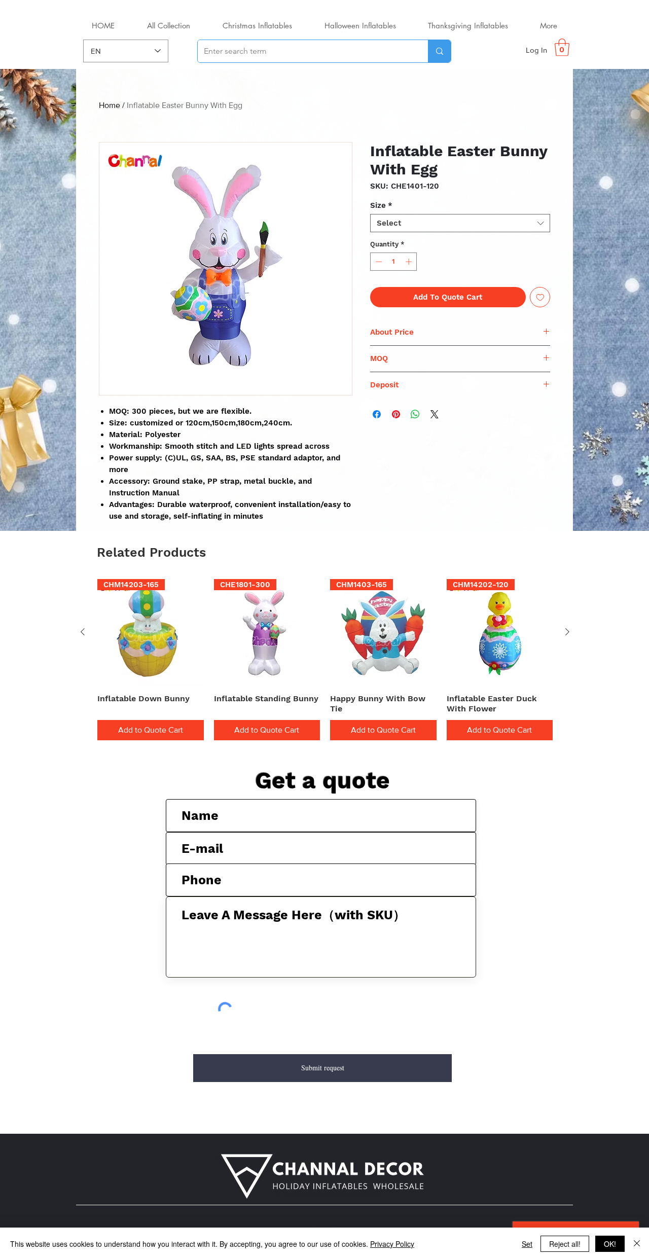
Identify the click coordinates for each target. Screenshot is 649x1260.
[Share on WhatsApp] (415, 414)
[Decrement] (378, 261)
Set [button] (527, 1244)
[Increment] (410, 261)
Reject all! (565, 1244)
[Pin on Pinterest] (396, 414)
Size (381, 205)
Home (109, 105)
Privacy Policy (392, 1244)
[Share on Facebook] (377, 414)
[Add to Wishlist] (540, 297)
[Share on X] (434, 414)
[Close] (637, 1244)
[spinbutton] (394, 261)
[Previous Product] (83, 632)
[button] (562, 47)
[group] (325, 660)
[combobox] (460, 223)
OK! (610, 1244)
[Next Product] (567, 632)
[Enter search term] (439, 51)
